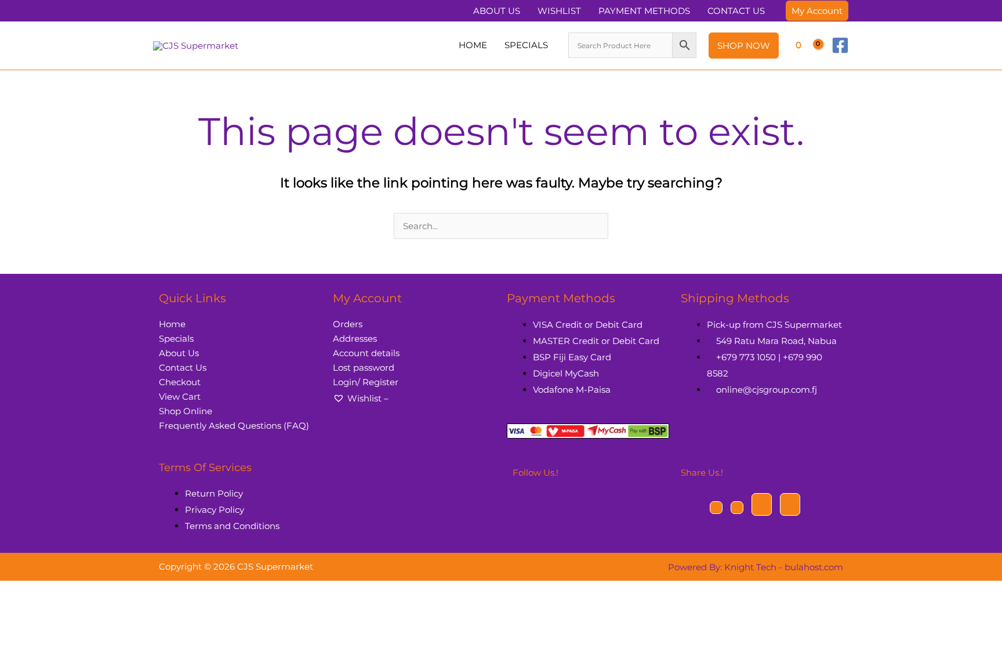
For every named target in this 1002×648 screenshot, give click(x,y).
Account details (366, 353)
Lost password (363, 367)
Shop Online (185, 411)
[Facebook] (840, 45)
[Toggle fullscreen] (21, 591)
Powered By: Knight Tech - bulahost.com (755, 567)
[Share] (36, 591)
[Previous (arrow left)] (6, 609)
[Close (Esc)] (51, 591)
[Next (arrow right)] (21, 609)
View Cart (180, 396)
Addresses (355, 338)
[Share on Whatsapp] (790, 504)
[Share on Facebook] (716, 507)
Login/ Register (365, 382)
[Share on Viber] (762, 504)
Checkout (180, 382)
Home (172, 324)
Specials (176, 338)
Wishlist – (368, 398)
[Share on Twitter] (737, 507)
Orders (347, 324)
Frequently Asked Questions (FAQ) (234, 425)
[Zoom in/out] (6, 591)
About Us (179, 353)
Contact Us (182, 367)
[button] (817, 10)
